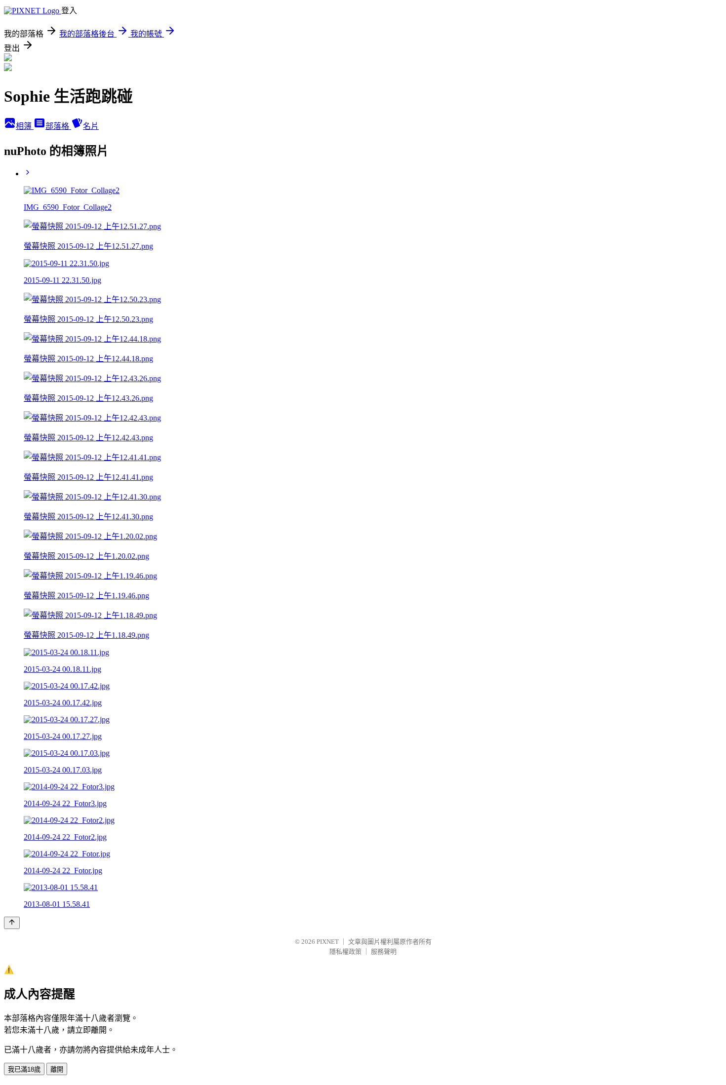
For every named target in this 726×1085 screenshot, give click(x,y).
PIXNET (328, 941)
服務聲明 (384, 951)
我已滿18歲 (24, 1069)
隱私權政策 (345, 951)
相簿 (25, 126)
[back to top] (12, 923)
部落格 (58, 126)
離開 (56, 1069)
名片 (91, 126)
